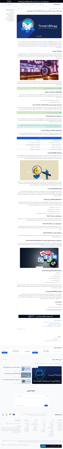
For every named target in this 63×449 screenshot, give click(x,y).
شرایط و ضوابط (27, 431)
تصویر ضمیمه (21, 405)
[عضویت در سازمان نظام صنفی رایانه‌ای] (10, 414)
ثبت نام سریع (35, 352)
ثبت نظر (46, 405)
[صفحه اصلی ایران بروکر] (56, 4)
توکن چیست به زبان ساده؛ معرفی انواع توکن (54, 325)
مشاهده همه (5, 359)
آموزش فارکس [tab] (36, 363)
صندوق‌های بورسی (59, 428)
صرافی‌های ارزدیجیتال (59, 422)
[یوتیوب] (15, 423)
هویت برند (27, 424)
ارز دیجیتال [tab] (46, 363)
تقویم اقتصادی (35, 428)
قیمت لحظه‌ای (34, 4)
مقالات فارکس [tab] (42, 363)
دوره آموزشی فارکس (51, 434)
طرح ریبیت (35, 425)
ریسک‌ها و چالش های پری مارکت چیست (9, 18)
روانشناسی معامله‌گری (50, 427)
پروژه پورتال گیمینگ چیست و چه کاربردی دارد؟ (12, 373)
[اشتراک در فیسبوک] (24, 329)
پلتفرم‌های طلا (60, 430)
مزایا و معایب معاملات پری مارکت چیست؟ (9, 14)
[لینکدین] (7, 423)
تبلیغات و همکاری (26, 430)
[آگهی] (31, 1)
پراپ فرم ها (60, 427)
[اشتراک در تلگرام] (19, 329)
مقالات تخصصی (52, 8)
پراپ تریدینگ (51, 428)
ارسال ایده (27, 427)
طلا (44, 427)
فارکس (51, 54)
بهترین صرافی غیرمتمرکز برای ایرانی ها (49, 88)
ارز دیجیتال (56, 8)
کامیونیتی (25, 4)
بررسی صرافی (35, 350)
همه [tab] (60, 363)
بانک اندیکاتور (35, 427)
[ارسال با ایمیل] (17, 329)
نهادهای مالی (41, 4)
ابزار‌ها (29, 4)
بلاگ (37, 4)
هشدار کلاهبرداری (43, 431)
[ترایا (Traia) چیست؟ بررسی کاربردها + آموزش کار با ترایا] (47, 375)
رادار (23, 4)
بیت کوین (44, 428)
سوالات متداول (10, 21)
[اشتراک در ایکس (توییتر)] (22, 329)
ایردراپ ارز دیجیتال (51, 56)
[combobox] (9, 4)
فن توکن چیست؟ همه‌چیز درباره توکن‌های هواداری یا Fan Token (51, 326)
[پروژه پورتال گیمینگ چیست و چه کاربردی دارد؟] (26, 375)
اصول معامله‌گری (51, 431)
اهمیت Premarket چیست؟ (10, 16)
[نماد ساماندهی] (6, 414)
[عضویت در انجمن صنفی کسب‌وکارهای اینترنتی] (14, 414)
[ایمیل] (20, 423)
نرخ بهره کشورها (35, 430)
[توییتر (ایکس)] (12, 423)
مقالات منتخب (51, 422)
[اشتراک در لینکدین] (21, 329)
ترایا (21, 4)
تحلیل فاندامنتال (45, 246)
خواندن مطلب (35, 367)
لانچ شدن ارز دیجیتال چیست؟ (50, 112)
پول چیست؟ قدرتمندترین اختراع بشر (54, 323)
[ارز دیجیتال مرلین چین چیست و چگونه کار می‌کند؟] (26, 368)
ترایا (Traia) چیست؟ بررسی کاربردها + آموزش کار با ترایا (46, 381)
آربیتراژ (56, 211)
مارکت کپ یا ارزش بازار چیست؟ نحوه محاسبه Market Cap (52, 322)
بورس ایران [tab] (51, 363)
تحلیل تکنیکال (51, 433)
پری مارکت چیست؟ (12, 11)
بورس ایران (52, 430)
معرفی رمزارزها (43, 430)
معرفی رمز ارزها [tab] (56, 363)
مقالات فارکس (51, 424)
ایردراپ (43, 109)
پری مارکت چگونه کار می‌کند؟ (10, 15)
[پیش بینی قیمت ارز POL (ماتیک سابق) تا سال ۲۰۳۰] (26, 381)
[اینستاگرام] (10, 423)
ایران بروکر (60, 8)
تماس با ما (27, 425)
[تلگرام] (17, 423)
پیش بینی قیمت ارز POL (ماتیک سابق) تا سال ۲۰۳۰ (11, 379)
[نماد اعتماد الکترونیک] (3, 414)
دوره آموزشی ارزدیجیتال (50, 436)
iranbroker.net (6, 444)
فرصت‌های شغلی (27, 428)
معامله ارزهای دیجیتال (46, 44)
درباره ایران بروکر (27, 422)
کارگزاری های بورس (59, 425)
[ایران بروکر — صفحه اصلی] (58, 414)
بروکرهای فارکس (60, 424)
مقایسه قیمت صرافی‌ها (34, 424)
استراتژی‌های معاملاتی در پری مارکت (10, 17)
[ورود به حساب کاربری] (2, 4)
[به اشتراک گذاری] (18, 8)
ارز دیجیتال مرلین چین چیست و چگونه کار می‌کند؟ (11, 367)
